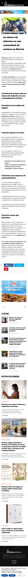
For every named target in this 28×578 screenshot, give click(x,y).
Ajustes (19, 575)
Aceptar (4, 575)
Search (25, 307)
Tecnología (8, 483)
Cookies (14, 563)
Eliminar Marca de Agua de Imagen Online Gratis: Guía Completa (12, 489)
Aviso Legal (14, 560)
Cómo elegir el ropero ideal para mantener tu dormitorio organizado (13, 530)
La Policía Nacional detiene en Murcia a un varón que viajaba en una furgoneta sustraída (17, 366)
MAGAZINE (10, 28)
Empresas (4, 439)
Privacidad (14, 562)
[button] (2, 3)
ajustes (20, 572)
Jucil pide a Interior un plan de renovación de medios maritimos (17, 329)
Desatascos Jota (6, 57)
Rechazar (12, 575)
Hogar (4, 28)
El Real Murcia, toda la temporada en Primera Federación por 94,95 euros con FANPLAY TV (17, 354)
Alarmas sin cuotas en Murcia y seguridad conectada (16, 319)
